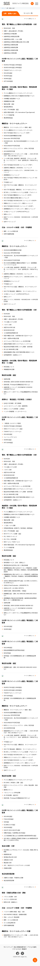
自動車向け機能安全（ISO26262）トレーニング (18, 167)
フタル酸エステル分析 (10, 322)
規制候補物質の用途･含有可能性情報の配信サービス (19, 352)
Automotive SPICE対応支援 (12, 138)
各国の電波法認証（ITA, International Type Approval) (20, 112)
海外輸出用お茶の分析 (10, 857)
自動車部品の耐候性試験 (11, 47)
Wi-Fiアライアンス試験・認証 (12, 533)
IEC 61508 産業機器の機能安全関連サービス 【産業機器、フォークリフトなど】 (21, 264)
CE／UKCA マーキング (10, 536)
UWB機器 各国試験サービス (12, 98)
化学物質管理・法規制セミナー (13, 355)
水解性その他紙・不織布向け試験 (13, 877)
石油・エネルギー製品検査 (11, 917)
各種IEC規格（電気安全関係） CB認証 (15, 591)
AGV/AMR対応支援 (9, 151)
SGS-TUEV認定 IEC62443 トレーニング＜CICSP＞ (19, 206)
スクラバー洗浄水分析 (10, 899)
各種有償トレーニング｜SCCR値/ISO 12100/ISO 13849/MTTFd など (18, 388)
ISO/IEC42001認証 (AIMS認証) (13, 67)
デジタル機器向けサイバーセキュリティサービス (18, 93)
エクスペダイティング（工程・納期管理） (16, 406)
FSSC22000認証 (8, 819)
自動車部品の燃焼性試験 (11, 44)
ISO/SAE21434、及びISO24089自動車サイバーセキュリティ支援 (21, 142)
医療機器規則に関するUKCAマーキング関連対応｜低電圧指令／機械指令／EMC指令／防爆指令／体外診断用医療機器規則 (21, 569)
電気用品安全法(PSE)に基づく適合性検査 (16, 565)
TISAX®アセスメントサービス (12, 70)
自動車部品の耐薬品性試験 (11, 36)
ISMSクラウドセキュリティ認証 (13, 429)
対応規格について (9, 366)
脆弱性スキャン (8, 790)
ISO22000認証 (8, 827)
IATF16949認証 (8, 81)
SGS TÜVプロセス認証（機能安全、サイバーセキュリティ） (20, 186)
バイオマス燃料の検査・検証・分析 (14, 911)
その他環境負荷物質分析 (11, 333)
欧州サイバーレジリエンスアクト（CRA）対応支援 (19, 148)
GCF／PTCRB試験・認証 (11, 109)
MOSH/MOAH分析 (9, 330)
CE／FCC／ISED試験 (10, 539)
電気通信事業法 (8, 107)
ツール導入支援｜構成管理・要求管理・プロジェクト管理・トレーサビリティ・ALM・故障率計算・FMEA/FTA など (21, 160)
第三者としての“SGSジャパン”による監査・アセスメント (20, 192)
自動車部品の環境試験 (10, 53)
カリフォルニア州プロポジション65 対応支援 (17, 341)
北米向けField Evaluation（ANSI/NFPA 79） (16, 585)
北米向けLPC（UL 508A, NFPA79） (14, 588)
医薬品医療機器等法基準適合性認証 (14, 650)
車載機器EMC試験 (9, 101)
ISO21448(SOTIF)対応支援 (12, 145)
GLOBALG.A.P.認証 (9, 824)
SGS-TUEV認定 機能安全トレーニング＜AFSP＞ (18, 195)
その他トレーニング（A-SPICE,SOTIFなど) (16, 211)
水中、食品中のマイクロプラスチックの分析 (17, 865)
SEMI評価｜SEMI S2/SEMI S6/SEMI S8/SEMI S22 (18, 382)
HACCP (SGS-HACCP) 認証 (12, 830)
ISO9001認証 (8, 78)
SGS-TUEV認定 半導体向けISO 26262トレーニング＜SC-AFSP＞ (20, 178)
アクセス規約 (31, 947)
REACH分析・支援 (9, 28)
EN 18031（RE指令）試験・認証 (13, 782)
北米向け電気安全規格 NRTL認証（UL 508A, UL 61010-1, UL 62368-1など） (20, 581)
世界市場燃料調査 (9, 234)
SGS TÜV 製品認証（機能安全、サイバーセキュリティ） (20, 189)
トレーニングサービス (10, 437)
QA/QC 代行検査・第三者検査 (12, 403)
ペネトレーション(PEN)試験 (12, 792)
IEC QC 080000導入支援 (11, 349)
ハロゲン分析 (8, 324)
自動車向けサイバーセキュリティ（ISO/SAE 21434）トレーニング (21, 171)
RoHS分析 (7, 313)
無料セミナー (8, 214)
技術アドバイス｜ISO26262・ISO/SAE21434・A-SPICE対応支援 (21, 218)
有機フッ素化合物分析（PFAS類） (14, 31)
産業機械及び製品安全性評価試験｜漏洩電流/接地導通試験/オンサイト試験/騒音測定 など (20, 599)
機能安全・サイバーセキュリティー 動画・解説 (17, 127)
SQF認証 (6, 822)
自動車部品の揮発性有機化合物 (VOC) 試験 (16, 42)
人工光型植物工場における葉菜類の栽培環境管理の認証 (20, 835)
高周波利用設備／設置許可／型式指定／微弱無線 (18, 528)
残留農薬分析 (8, 854)
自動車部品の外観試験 (10, 33)
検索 (32, 3)
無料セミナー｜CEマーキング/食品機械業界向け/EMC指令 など (21, 392)
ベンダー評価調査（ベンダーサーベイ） (15, 411)
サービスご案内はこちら (29, 18)
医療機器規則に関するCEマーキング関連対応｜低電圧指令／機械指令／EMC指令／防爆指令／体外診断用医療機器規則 (21, 576)
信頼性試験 (7, 379)
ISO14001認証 (8, 73)
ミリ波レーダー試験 (9, 525)
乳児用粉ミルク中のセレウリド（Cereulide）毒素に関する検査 (21, 850)
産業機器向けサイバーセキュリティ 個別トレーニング (19, 209)
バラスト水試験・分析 (10, 896)
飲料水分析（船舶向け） (11, 902)
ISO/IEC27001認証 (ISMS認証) (13, 65)
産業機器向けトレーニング (11, 175)
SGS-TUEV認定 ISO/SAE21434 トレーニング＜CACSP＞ (20, 200)
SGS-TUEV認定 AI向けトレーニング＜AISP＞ (17, 133)
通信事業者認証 (8, 118)
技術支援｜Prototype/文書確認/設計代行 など (17, 384)
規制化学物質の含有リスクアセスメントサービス (18, 344)
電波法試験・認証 (9, 104)
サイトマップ (8, 947)
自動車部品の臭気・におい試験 (13, 39)
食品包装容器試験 (9, 880)
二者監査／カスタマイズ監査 (12, 423)
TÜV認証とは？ (8, 182)
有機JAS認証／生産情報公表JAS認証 (14, 833)
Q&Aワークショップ (10, 221)
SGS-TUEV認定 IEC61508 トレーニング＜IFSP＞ (18, 165)
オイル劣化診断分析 (9, 922)
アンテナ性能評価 (9, 115)
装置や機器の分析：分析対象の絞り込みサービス (18, 335)
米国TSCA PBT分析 (9, 327)
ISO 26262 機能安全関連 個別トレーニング (16, 198)
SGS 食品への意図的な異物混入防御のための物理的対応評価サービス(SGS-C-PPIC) (21, 839)
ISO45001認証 (8, 76)
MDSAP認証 (7, 653)
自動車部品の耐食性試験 (11, 50)
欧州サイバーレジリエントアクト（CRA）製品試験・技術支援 (21, 786)
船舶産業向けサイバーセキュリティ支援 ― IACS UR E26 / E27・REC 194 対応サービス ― (21, 155)
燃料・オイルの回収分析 (11, 231)
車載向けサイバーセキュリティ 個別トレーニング (18, 203)
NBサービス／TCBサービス (12, 542)
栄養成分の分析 (8, 860)
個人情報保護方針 (20, 947)
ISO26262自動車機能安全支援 (12, 135)
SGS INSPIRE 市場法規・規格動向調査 (15, 914)
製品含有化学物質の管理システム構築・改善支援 (18, 346)
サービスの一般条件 (20, 949)
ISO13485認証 (8, 647)
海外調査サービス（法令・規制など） (15, 562)
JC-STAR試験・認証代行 (11, 795)
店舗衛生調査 (8, 868)
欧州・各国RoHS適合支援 (11, 338)
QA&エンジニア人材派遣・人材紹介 (14, 409)
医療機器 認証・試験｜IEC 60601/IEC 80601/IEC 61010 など (20, 594)
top (35, 960)
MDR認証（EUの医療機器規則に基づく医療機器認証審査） (20, 656)
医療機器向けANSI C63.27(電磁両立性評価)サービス (19, 96)
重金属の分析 (8, 862)
